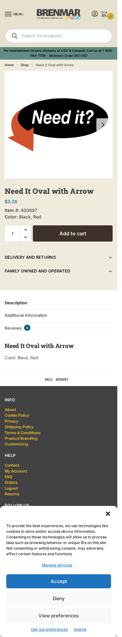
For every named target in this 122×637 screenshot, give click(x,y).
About (10, 409)
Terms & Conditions (23, 432)
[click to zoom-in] (59, 125)
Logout (11, 488)
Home (9, 65)
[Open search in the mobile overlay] (59, 35)
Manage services (57, 565)
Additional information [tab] (26, 315)
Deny (59, 598)
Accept (59, 581)
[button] (108, 514)
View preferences (58, 616)
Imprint (80, 629)
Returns (12, 494)
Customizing (16, 444)
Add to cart (72, 233)
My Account (16, 471)
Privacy (11, 421)
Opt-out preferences (49, 629)
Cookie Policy (17, 415)
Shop (24, 65)
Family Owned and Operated (37, 270)
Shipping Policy (19, 426)
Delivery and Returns (30, 257)
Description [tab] (16, 302)
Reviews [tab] (16, 328)
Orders (11, 482)
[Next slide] (102, 124)
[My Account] (95, 14)
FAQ (8, 476)
